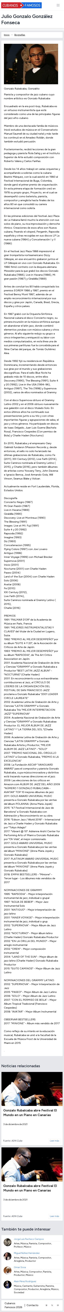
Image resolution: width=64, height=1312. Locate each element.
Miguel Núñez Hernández (27, 1253)
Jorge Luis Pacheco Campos (29, 1239)
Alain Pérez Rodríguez (25, 1281)
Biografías (19, 34)
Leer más (54, 1140)
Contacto (32, 1305)
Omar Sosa (20, 1267)
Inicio (7, 34)
